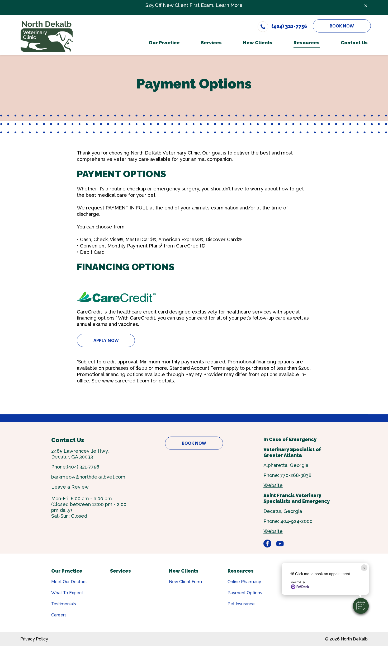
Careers (59, 614)
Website (273, 485)
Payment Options (245, 592)
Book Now (342, 26)
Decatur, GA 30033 (72, 457)
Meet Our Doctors (69, 581)
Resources (241, 571)
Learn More (229, 5)
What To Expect (67, 592)
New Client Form (185, 581)
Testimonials (63, 603)
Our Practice (66, 571)
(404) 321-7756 (83, 467)
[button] (361, 606)
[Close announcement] (365, 5)
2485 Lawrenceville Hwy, (80, 451)
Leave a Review (70, 487)
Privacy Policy (34, 639)
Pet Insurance (241, 603)
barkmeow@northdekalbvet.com (88, 477)
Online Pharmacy (244, 581)
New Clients (183, 571)
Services (120, 571)
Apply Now (106, 340)
